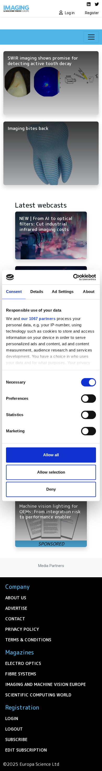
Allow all (51, 455)
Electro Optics (23, 663)
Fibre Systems (20, 674)
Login (11, 718)
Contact (15, 619)
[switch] (88, 398)
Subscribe (16, 739)
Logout (14, 729)
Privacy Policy (22, 629)
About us (15, 598)
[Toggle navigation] (91, 37)
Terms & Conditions (28, 640)
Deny (51, 489)
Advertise (16, 608)
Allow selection (51, 472)
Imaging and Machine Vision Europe (45, 684)
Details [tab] (36, 291)
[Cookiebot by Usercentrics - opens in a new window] (73, 277)
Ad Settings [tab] (62, 291)
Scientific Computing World (38, 695)
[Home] (25, 8)
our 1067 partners (38, 318)
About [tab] (88, 291)
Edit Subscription (26, 750)
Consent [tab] (14, 291)
